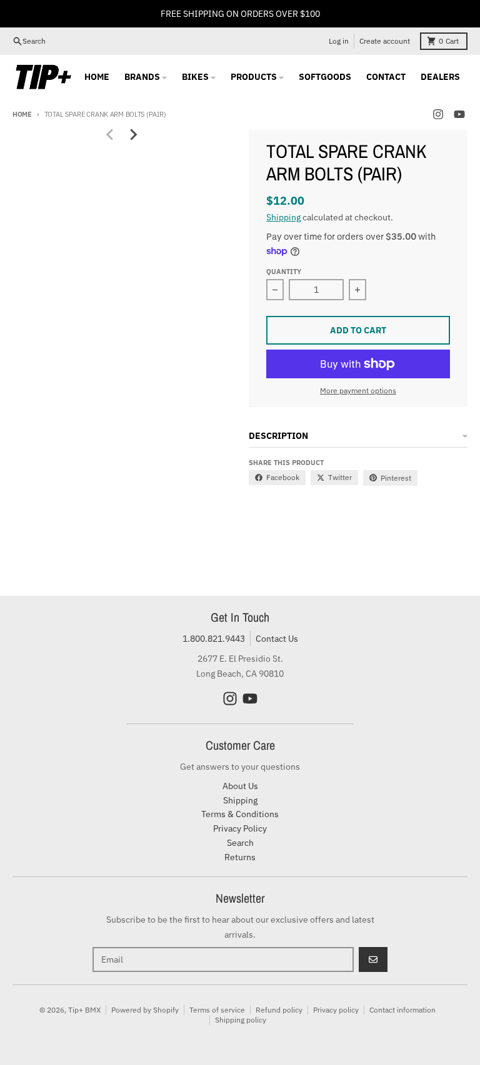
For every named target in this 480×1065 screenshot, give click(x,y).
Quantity (283, 271)
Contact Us (277, 638)
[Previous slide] (110, 134)
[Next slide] (133, 134)
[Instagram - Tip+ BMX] (438, 114)
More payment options (358, 390)
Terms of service (217, 1009)
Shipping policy (240, 1019)
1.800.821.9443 (213, 638)
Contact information (402, 1009)
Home (22, 114)
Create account (384, 41)
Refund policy (279, 1009)
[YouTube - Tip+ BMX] (459, 114)
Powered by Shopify (145, 1009)
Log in (339, 41)
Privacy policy (336, 1009)
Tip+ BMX (84, 1009)
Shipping (283, 217)
